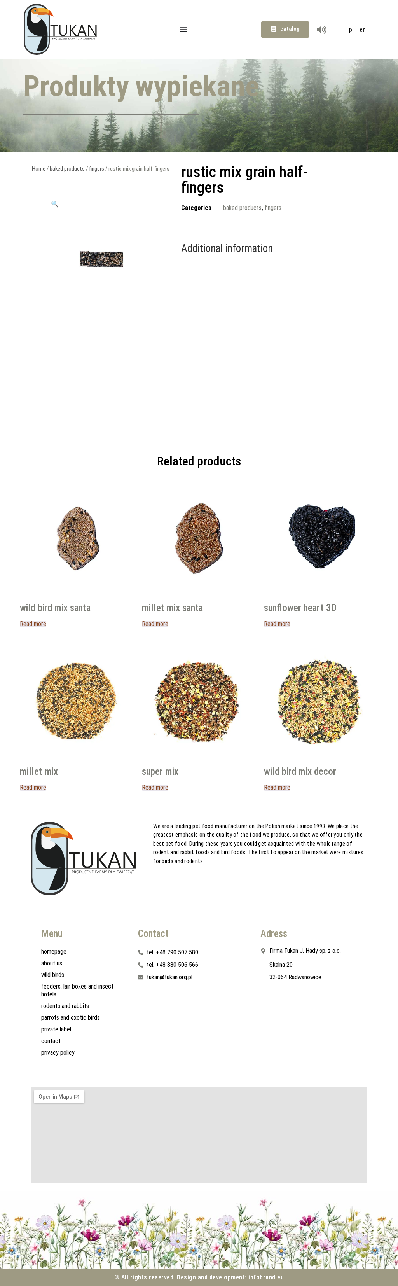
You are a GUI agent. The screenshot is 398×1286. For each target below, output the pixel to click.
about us (51, 963)
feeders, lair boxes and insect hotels (77, 990)
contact (51, 1041)
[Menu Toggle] (183, 29)
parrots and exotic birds (70, 1017)
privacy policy (58, 1052)
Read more (33, 624)
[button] (55, 204)
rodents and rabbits (65, 1006)
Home (38, 168)
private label (56, 1029)
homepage (53, 951)
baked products (67, 168)
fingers (96, 168)
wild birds (52, 974)
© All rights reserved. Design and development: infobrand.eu (199, 1277)
